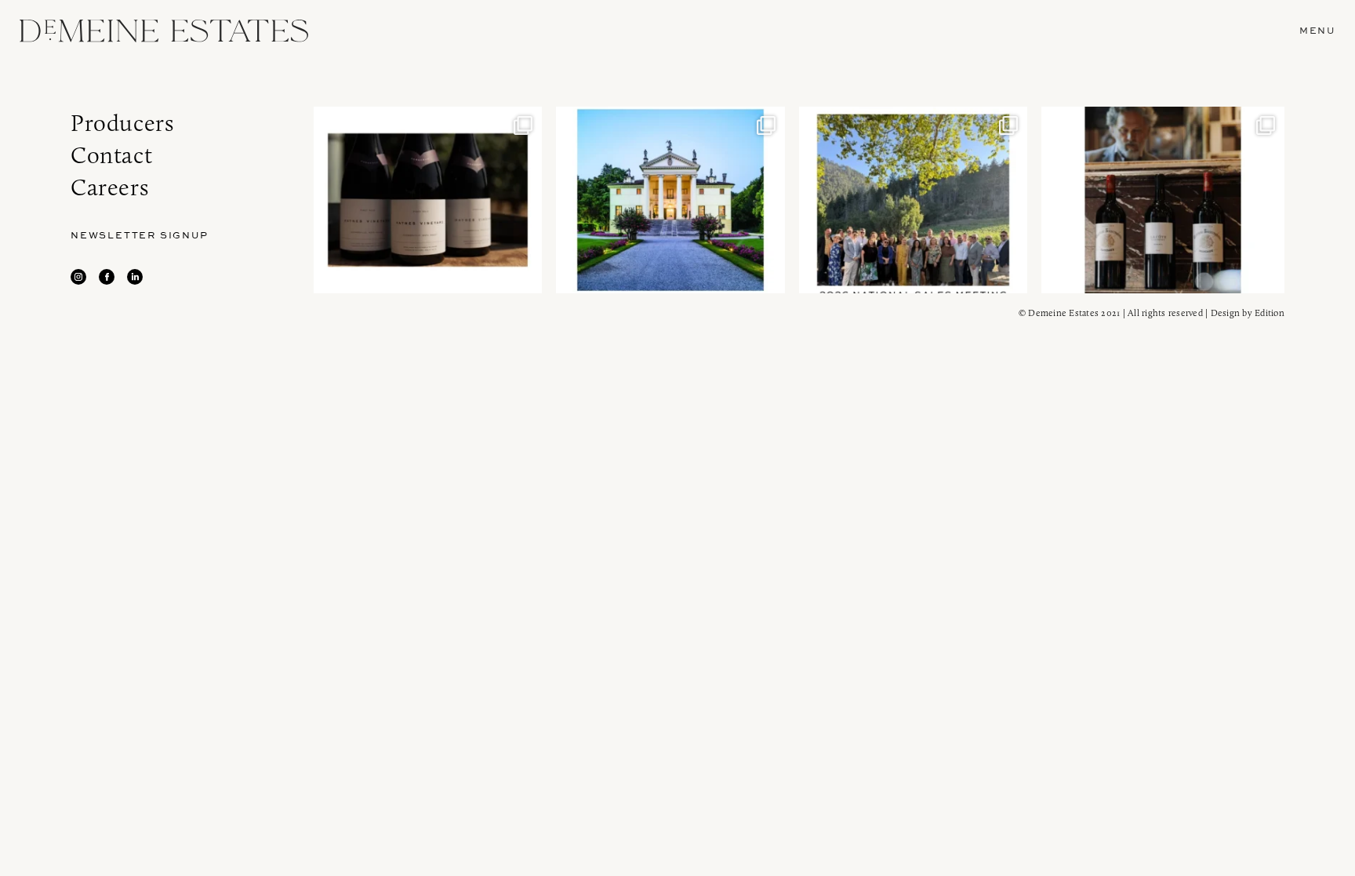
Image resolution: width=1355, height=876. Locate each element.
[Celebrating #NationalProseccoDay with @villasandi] (670, 200)
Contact (111, 154)
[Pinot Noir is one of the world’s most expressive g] (428, 200)
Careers (109, 187)
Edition (1269, 312)
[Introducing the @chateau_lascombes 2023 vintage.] (1162, 200)
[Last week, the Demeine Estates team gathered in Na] (913, 200)
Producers (122, 122)
